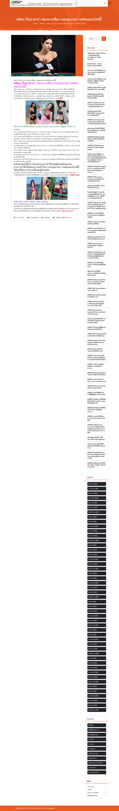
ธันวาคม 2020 (92, 649)
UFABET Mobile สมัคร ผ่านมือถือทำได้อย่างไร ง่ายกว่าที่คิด (96, 88)
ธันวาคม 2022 (92, 536)
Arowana (51, 808)
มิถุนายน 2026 (92, 493)
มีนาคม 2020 (92, 691)
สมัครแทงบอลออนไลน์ (95, 763)
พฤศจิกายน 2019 (93, 710)
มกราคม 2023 (92, 531)
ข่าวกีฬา (91, 739)
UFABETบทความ (66, 217)
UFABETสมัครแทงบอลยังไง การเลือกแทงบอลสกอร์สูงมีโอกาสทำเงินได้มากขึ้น (95, 303)
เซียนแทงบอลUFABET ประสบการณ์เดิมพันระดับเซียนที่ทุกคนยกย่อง (96, 273)
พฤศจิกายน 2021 (93, 597)
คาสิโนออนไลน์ (93, 753)
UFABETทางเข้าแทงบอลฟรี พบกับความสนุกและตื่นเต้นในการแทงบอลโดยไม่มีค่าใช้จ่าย (96, 357)
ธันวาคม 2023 (92, 507)
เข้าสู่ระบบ (90, 787)
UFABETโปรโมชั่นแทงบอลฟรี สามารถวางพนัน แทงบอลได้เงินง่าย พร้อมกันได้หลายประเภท (96, 169)
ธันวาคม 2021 (92, 592)
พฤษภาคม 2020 (93, 682)
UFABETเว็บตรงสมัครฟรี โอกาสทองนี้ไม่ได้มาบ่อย (95, 350)
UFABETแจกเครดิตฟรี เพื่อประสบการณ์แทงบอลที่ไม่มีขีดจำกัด (96, 264)
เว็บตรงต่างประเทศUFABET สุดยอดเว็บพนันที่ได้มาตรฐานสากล (96, 446)
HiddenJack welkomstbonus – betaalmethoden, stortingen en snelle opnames (96, 56)
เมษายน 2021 (92, 630)
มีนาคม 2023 (92, 521)
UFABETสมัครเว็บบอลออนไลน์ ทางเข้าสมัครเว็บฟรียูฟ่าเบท (96, 335)
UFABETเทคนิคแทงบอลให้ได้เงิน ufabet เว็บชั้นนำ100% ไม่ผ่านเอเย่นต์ (96, 465)
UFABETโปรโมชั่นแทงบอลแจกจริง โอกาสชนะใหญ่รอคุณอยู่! (95, 147)
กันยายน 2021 (92, 606)
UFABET (42, 23)
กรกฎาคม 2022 (93, 559)
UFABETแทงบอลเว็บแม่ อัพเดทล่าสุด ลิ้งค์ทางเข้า (96, 296)
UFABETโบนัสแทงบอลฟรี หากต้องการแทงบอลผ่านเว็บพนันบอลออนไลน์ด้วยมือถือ (96, 281)
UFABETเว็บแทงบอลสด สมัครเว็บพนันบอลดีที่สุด (96, 223)
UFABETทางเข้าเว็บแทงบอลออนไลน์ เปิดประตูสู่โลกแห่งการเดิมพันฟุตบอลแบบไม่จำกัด (96, 122)
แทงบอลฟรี (91, 767)
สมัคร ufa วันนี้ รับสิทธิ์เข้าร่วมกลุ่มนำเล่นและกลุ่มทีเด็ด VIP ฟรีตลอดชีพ (96, 72)
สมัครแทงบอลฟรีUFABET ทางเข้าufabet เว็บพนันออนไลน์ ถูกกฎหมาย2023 (96, 320)
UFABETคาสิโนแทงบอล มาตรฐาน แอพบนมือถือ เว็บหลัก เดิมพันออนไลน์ (95, 179)
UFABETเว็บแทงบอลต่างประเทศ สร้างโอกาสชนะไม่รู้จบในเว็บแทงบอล (96, 312)
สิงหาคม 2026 (92, 484)
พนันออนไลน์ (92, 758)
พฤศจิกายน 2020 (93, 653)
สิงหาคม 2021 (92, 611)
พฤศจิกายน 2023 (93, 512)
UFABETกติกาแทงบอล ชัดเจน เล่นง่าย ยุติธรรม (96, 289)
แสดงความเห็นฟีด (92, 792)
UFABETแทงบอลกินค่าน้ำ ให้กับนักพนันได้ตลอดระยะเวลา (96, 238)
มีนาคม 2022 (92, 578)
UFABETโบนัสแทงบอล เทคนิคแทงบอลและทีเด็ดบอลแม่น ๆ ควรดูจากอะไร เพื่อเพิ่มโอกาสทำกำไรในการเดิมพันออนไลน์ (96, 205)
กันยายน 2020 (92, 663)
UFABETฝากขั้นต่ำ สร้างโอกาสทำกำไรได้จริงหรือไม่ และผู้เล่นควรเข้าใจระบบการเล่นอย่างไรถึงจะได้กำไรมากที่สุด (96, 429)
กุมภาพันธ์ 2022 (93, 583)
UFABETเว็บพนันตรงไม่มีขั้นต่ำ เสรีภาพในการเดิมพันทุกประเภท (96, 410)
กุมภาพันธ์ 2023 (93, 526)
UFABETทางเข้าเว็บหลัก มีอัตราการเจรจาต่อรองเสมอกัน (96, 380)
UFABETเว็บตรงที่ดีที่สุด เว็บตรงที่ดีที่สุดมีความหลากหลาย (96, 393)
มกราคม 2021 (92, 644)
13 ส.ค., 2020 (20, 217)
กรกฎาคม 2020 (93, 672)
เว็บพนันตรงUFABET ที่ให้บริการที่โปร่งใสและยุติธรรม (96, 438)
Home (35, 23)
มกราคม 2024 (92, 503)
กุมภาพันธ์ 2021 (93, 639)
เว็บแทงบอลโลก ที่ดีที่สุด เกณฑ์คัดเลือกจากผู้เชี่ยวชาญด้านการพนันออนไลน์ (96, 81)
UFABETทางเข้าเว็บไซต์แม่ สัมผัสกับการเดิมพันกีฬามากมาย (95, 366)
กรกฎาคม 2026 (93, 488)
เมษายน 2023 (92, 517)
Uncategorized (93, 734)
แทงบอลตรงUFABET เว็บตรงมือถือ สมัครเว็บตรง (96, 186)
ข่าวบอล (91, 744)
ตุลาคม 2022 (92, 545)
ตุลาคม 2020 (92, 658)
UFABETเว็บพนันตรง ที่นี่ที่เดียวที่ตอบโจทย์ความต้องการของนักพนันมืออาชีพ (96, 401)
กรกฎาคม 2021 (93, 616)
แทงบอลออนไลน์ (93, 772)
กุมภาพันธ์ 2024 (93, 498)
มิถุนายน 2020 (92, 677)
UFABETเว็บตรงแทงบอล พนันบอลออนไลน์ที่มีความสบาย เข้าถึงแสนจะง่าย (96, 342)
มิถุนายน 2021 (92, 620)
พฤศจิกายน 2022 (93, 540)
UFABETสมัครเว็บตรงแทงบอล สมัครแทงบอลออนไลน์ (96, 387)
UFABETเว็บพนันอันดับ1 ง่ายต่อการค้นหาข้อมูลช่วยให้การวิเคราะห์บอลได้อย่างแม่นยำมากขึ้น (96, 455)
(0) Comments (34, 217)
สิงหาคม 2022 (92, 554)
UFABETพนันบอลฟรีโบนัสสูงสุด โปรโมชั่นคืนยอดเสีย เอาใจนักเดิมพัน (95, 96)
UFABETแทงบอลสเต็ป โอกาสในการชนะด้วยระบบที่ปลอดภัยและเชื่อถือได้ (96, 230)
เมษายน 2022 (92, 573)
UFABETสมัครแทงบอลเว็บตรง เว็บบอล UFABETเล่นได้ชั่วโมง (96, 374)
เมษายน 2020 (92, 686)
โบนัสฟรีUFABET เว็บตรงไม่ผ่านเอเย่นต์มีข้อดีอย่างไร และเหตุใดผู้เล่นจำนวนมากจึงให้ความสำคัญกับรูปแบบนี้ (96, 195)
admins (48, 217)
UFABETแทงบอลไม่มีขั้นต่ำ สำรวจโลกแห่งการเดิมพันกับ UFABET (96, 215)
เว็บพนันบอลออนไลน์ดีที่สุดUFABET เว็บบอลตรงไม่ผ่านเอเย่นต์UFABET (95, 113)
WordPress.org (92, 795)
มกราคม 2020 (92, 700)
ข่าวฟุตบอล (91, 749)
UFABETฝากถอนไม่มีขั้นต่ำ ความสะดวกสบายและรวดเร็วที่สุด (96, 418)
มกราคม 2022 (92, 587)
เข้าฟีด (89, 790)
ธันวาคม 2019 (92, 705)
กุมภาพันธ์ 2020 (93, 696)
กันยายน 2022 (92, 550)
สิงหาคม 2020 (92, 667)
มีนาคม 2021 (92, 634)
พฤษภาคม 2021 (93, 625)
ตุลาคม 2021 (92, 601)
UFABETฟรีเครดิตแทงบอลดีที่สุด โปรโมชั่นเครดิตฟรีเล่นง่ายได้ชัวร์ (95, 139)
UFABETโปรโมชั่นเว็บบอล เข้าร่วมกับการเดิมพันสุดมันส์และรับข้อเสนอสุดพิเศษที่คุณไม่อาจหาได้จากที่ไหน (96, 255)
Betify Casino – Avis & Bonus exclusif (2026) (94, 65)
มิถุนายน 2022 (92, 564)
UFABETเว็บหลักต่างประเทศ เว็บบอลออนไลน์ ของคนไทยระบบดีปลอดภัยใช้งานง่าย (96, 104)
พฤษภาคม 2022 (93, 569)
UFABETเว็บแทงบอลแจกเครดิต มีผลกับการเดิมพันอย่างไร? (95, 245)
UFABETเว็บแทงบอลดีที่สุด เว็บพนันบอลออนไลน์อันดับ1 (96, 328)
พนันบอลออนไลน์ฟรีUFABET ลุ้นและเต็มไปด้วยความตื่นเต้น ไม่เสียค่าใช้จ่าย (96, 130)
